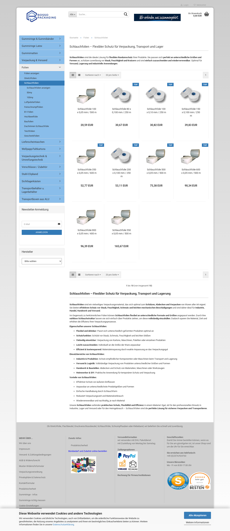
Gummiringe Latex (32, 45)
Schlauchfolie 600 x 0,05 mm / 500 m (191, 171)
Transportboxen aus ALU (35, 199)
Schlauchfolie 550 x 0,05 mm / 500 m (121, 232)
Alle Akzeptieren (197, 515)
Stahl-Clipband (30, 174)
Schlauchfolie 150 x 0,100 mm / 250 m (191, 112)
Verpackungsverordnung (30, 472)
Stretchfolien (30, 78)
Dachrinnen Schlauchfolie (36, 126)
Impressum (24, 449)
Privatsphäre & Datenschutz (32, 477)
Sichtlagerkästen (31, 181)
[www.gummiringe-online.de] (41, 16)
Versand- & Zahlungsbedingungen (35, 454)
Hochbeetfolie (31, 116)
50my (29, 92)
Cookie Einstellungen (29, 505)
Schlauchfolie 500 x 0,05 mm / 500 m (156, 171)
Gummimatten (30, 53)
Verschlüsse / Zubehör (34, 167)
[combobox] (93, 75)
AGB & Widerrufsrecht (29, 460)
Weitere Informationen (197, 522)
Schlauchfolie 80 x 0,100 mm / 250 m (121, 111)
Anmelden (42, 232)
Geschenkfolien (31, 136)
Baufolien (28, 121)
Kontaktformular (27, 483)
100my (30, 97)
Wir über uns (25, 443)
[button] (73, 75)
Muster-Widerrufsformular (31, 466)
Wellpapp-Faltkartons (33, 149)
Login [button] (186, 5)
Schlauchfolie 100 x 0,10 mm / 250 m (156, 111)
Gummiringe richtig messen (32, 500)
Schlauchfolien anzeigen (38, 88)
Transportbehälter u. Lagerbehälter (33, 190)
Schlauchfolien (31, 83)
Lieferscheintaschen (33, 141)
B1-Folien (28, 112)
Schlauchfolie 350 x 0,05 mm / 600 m (86, 171)
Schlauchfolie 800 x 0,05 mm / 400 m (86, 232)
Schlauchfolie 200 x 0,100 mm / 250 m (121, 173)
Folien (25, 67)
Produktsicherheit (27, 489)
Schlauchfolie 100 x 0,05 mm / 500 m (86, 111)
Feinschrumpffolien (33, 107)
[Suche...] (126, 14)
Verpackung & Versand (34, 60)
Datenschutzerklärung (63, 524)
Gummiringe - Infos (28, 494)
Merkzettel (201, 5)
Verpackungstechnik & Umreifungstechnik (34, 158)
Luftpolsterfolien (32, 102)
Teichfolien (29, 131)
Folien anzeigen (31, 73)
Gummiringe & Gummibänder (38, 38)
